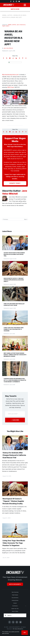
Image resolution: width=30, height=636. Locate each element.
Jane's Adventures (21, 24)
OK (25, 632)
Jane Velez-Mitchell (8, 48)
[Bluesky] (10, 58)
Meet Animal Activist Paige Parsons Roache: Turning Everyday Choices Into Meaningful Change (15, 355)
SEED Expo (10, 87)
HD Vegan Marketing (18, 628)
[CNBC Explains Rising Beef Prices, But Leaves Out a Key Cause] (15, 287)
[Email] (26, 58)
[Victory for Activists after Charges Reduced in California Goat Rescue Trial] (15, 236)
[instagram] (16, 1)
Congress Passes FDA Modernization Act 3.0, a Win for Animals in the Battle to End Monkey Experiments (15, 380)
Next (25, 219)
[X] (6, 58)
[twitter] (13, 1)
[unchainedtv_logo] (15, 571)
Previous (5, 219)
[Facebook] (3, 58)
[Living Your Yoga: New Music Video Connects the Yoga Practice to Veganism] (15, 311)
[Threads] (19, 58)
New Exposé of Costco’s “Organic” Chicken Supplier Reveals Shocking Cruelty (14, 280)
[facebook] (9, 622)
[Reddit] (13, 58)
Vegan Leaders (5, 25)
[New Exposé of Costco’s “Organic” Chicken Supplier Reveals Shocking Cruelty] (15, 262)
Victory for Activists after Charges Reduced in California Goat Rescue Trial (14, 254)
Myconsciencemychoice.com (10, 74)
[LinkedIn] (16, 58)
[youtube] (19, 1)
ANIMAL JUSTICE (7, 15)
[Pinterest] (22, 58)
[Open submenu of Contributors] (26, 606)
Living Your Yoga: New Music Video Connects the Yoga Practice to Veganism (14, 329)
